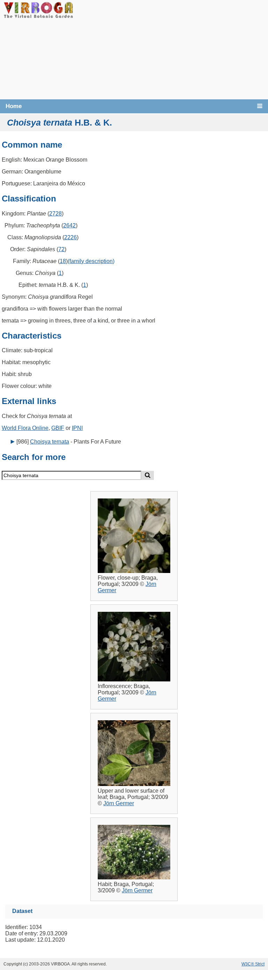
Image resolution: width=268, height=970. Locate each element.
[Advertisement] (170, 49)
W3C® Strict (253, 964)
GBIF (57, 428)
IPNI (77, 428)
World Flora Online (25, 428)
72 (61, 249)
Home (14, 106)
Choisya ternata (49, 442)
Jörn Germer (118, 803)
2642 (69, 225)
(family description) (91, 261)
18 (63, 261)
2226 (70, 237)
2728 (55, 214)
